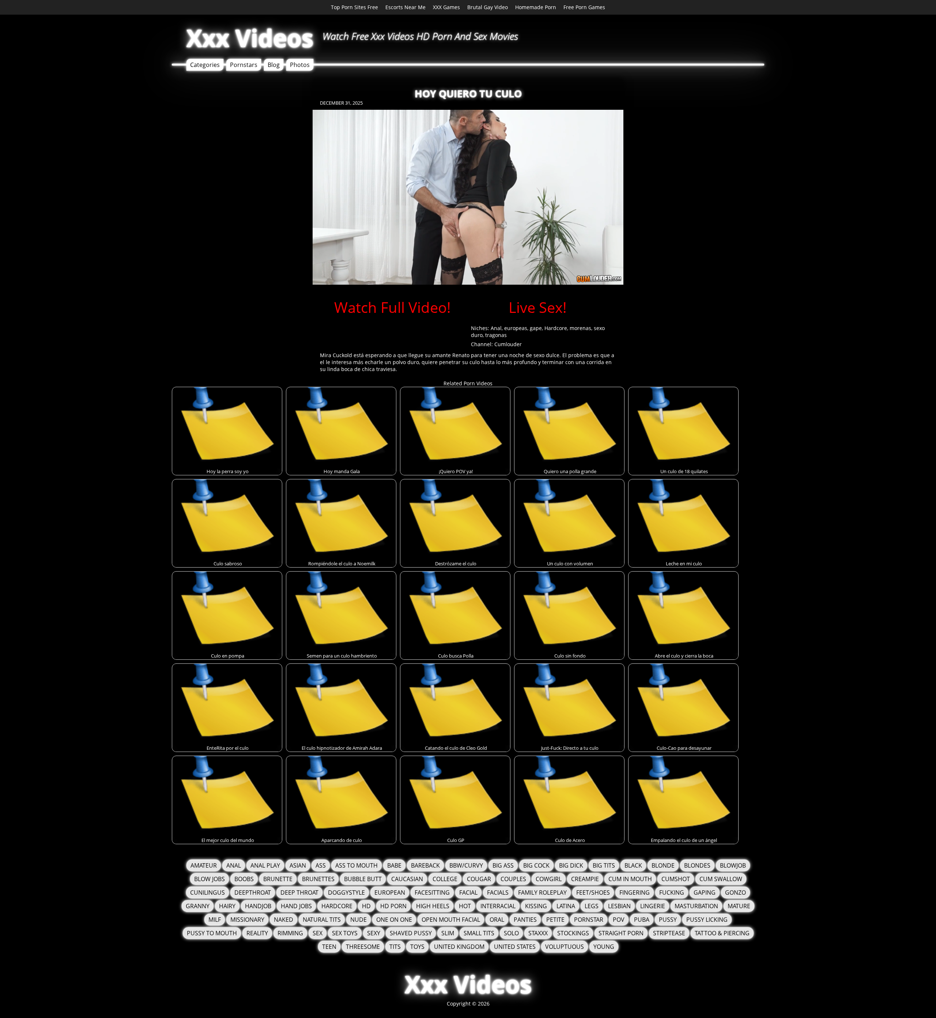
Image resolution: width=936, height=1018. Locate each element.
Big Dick (571, 865)
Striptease (669, 933)
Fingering (634, 892)
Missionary (247, 920)
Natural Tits (322, 920)
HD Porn (393, 906)
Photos (300, 65)
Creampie (585, 879)
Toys (417, 947)
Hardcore (555, 328)
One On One (394, 920)
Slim (447, 933)
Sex (317, 933)
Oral (497, 920)
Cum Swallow (720, 879)
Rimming (290, 933)
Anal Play (265, 865)
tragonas (496, 335)
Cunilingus (207, 892)
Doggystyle (346, 892)
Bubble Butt (363, 879)
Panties (525, 920)
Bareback (425, 865)
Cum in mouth (630, 879)
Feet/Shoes (593, 892)
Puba (641, 920)
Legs (592, 906)
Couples (513, 879)
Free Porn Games (584, 7)
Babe (394, 865)
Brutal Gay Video (487, 7)
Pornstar (588, 920)
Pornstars (243, 65)
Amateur (203, 865)
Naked (283, 920)
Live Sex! (538, 307)
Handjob (258, 906)
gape (536, 328)
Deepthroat (252, 892)
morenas (580, 328)
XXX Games (446, 7)
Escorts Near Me (405, 7)
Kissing (536, 906)
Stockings (573, 933)
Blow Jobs (209, 879)
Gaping (705, 892)
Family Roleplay (542, 892)
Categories (205, 65)
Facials (498, 892)
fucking (671, 892)
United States (515, 947)
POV (618, 920)
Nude (358, 920)
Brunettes (318, 879)
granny (198, 906)
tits (395, 947)
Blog (274, 65)
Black (633, 865)
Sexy (373, 933)
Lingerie (652, 906)
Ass (321, 865)
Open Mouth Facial (451, 920)
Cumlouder (508, 344)
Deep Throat (299, 892)
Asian (298, 865)
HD (366, 906)
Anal (496, 328)
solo (511, 933)
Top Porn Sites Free (354, 7)
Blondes (697, 865)
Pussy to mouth (212, 933)
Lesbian (619, 906)
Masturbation (696, 906)
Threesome (363, 947)
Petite (555, 920)
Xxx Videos (249, 38)
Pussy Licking (707, 920)
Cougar (479, 879)
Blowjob (733, 865)
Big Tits (604, 865)
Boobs (244, 879)
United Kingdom (459, 947)
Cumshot (675, 879)
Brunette (277, 879)
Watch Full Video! (392, 307)
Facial (468, 892)
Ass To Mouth (356, 865)
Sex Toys (345, 933)
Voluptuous (564, 947)
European (389, 892)
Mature (739, 906)
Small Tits (479, 933)
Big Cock (536, 865)
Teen (329, 947)
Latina (565, 906)
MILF (214, 920)
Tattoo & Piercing (722, 933)
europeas (515, 328)
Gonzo (735, 892)
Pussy (668, 920)
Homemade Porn (535, 7)
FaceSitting (432, 892)
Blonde (663, 865)
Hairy (227, 906)
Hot (465, 906)
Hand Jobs (296, 906)
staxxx (538, 933)
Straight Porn (621, 933)
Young (603, 947)
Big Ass (503, 865)
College (445, 879)
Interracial (498, 906)
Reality (257, 933)
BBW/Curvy (466, 865)
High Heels (432, 906)
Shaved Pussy (411, 933)
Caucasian (407, 879)
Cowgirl (549, 879)
